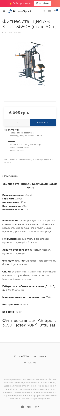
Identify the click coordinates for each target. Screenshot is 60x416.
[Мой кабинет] (49, 11)
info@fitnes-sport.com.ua (32, 356)
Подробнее (42, 3)
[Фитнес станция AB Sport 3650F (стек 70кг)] (30, 64)
